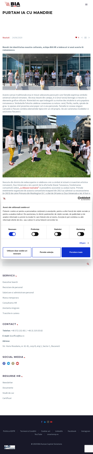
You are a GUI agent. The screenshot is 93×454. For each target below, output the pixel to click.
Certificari (7, 398)
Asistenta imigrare (11, 308)
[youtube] (17, 364)
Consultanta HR (10, 302)
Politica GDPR (9, 431)
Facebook (72, 431)
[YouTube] (51, 422)
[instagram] (13, 364)
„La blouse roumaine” (29, 187)
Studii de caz (8, 393)
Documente (8, 387)
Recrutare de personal (13, 287)
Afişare (82, 243)
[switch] (35, 234)
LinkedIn (59, 431)
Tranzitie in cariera (11, 313)
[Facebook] (42, 422)
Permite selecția (46, 252)
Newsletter (8, 382)
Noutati (6, 37)
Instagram (85, 431)
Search (87, 264)
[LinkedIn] (45, 422)
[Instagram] (48, 422)
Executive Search (10, 282)
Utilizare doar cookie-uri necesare (17, 252)
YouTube (38, 434)
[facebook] (4, 364)
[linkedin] (8, 364)
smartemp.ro (52, 434)
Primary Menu (86, 4)
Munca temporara (11, 297)
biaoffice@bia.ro (17, 335)
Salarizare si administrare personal (18, 292)
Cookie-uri (45, 431)
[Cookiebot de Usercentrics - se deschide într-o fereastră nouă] (79, 198)
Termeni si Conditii (28, 431)
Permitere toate (76, 252)
